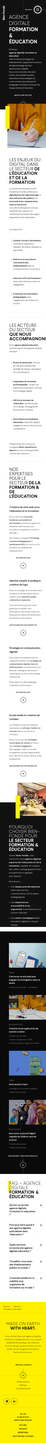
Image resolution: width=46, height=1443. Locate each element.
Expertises (23, 1432)
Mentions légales (23, 1420)
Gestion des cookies (23, 1436)
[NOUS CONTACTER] (23, 104)
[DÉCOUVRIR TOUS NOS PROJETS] (23, 1165)
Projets (23, 1429)
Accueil (23, 1425)
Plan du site (23, 1417)
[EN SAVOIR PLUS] (23, 565)
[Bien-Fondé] (3, 13)
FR (21, 1414)
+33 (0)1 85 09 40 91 (23, 1389)
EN (25, 1414)
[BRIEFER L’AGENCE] (23, 1375)
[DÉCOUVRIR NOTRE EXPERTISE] (23, 632)
